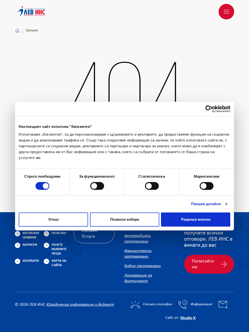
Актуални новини (31, 235)
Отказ (53, 219)
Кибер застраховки (142, 266)
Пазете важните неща (59, 249)
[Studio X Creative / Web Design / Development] (188, 318)
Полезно (59, 233)
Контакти (31, 261)
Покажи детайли (206, 204)
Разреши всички (195, 219)
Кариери (30, 245)
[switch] (97, 186)
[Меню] (226, 11)
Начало (17, 30)
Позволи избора (124, 219)
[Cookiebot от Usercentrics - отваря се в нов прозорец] (209, 109)
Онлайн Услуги (90, 233)
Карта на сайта (59, 263)
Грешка (32, 30)
